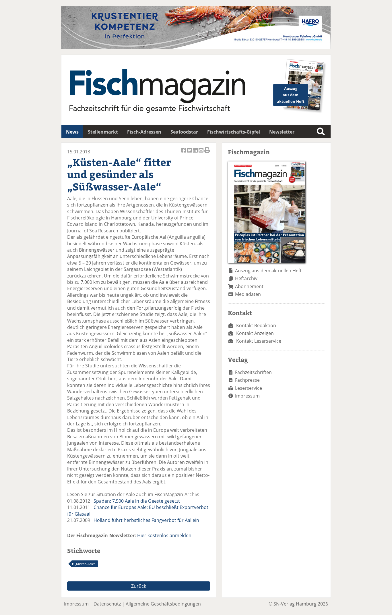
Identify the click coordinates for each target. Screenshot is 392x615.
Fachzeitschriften (253, 372)
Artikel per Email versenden (201, 153)
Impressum (247, 396)
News (72, 132)
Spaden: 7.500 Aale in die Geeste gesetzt (137, 501)
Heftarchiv (246, 278)
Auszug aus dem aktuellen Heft (268, 270)
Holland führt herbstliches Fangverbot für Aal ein (146, 520)
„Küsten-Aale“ (85, 564)
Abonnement (249, 286)
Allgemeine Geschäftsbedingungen (163, 604)
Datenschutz (107, 604)
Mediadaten (248, 294)
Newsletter (281, 132)
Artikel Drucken (207, 153)
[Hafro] (196, 47)
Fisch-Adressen (144, 132)
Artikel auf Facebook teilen (184, 153)
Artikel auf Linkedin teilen (196, 153)
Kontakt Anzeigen (255, 333)
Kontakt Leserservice (258, 341)
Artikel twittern (190, 153)
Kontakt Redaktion (256, 325)
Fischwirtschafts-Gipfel (233, 132)
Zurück (138, 586)
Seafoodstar (184, 132)
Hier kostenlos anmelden (164, 535)
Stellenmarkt (103, 132)
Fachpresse (247, 380)
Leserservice (248, 388)
